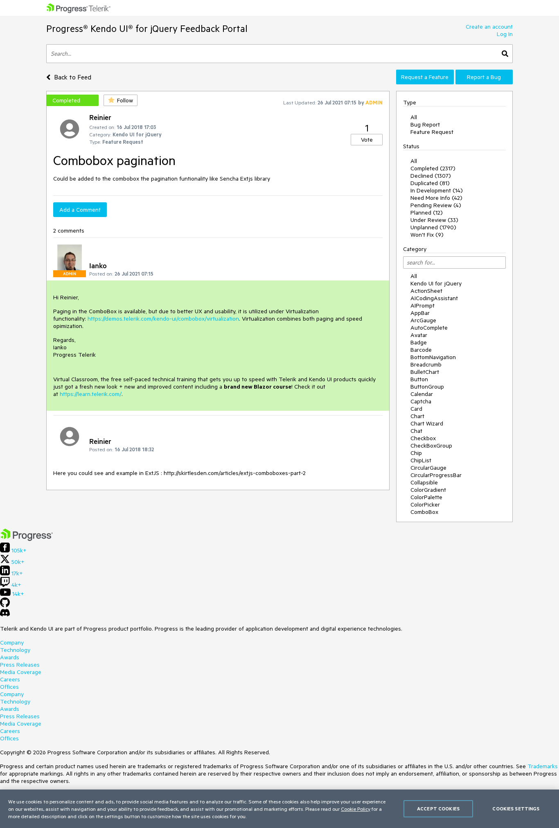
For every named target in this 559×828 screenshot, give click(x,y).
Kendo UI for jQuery (436, 283)
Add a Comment (80, 209)
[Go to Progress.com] (26, 539)
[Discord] (5, 614)
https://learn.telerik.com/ (91, 394)
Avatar (418, 335)
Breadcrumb (426, 364)
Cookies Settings (515, 808)
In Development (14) (436, 190)
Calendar (421, 394)
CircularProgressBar (436, 475)
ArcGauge (423, 320)
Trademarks (542, 766)
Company (12, 642)
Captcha (420, 401)
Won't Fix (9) (427, 234)
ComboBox (424, 512)
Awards (9, 657)
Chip (416, 453)
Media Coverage (20, 672)
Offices (9, 686)
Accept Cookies (438, 808)
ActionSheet (426, 290)
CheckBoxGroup (431, 445)
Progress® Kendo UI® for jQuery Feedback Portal (147, 28)
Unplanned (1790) (433, 227)
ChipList (420, 460)
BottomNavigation (433, 357)
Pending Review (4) (435, 205)
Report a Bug (484, 77)
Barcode (421, 349)
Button (419, 379)
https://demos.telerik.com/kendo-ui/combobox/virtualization (163, 318)
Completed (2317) (432, 168)
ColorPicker (425, 504)
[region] (279, 809)
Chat (416, 430)
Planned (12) (426, 212)
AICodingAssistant (434, 298)
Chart (417, 416)
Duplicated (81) (430, 183)
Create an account (489, 26)
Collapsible (424, 482)
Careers (10, 679)
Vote (367, 139)
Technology (15, 650)
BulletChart (424, 372)
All (413, 117)
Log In (505, 34)
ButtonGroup (427, 386)
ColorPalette (426, 497)
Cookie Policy (355, 808)
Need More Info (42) (436, 197)
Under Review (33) (434, 220)
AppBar (420, 313)
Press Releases (20, 664)
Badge (418, 342)
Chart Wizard (426, 423)
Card (416, 408)
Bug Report (425, 124)
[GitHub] (5, 605)
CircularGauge (428, 467)
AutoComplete (429, 327)
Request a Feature (425, 77)
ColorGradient (428, 489)
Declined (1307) (430, 175)
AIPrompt (422, 305)
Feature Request (431, 132)
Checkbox (423, 438)
